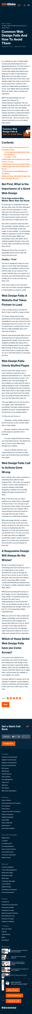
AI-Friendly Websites (8, 846)
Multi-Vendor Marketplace (9, 791)
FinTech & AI (5, 902)
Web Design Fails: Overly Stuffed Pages (16, 164)
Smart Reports (6, 825)
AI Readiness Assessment (9, 889)
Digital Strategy (6, 886)
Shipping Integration (7, 817)
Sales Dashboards (7, 822)
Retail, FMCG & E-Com (8, 916)
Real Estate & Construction (10, 904)
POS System (5, 788)
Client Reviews (6, 934)
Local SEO (5, 840)
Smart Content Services (9, 849)
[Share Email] (15, 1008)
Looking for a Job (13, 1001)
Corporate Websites (8, 867)
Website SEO (6, 838)
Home (4, 23)
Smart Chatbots (6, 800)
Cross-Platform (6, 884)
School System (6, 776)
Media (3, 937)
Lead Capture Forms (7, 852)
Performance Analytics (8, 828)
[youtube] (9, 1008)
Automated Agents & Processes (11, 803)
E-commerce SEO (7, 843)
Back (6, 705)
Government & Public (8, 907)
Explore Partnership (14, 995)
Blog (8, 23)
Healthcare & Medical (8, 921)
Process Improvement (8, 892)
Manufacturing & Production (10, 913)
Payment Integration (7, 814)
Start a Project (13, 990)
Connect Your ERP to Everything (11, 811)
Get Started (5, 940)
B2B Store (5, 785)
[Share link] (13, 1008)
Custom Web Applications (9, 870)
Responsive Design (7, 872)
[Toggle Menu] (19, 5)
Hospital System (6, 774)
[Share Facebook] (5, 1008)
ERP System (5, 768)
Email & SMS (5, 820)
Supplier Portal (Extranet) (9, 760)
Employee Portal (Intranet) (9, 762)
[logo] (9, 5)
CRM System (5, 771)
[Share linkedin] (3, 1008)
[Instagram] (7, 1008)
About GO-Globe (7, 929)
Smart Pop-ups (6, 857)
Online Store (5, 782)
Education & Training (8, 918)
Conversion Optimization (9, 855)
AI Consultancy (6, 806)
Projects (4, 931)
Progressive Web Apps (8, 881)
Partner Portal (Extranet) (9, 765)
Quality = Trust (10, 157)
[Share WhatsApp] (11, 1008)
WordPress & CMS (7, 875)
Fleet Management (7, 779)
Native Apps (5, 878)
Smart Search (6, 808)
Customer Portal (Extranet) (9, 757)
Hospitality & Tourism (8, 910)
